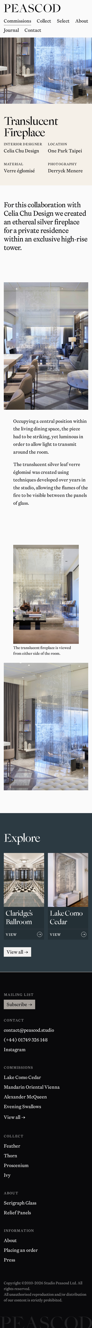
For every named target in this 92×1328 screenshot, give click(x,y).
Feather (12, 1146)
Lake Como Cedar (22, 1077)
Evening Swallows (22, 1106)
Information (19, 1230)
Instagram (14, 1049)
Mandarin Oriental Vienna (32, 1087)
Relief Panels (17, 1212)
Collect (14, 1136)
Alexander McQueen (25, 1096)
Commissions (18, 1067)
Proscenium (16, 1165)
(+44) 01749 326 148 (26, 1039)
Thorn (10, 1155)
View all (19, 951)
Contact (14, 1020)
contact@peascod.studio (29, 1030)
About (10, 1240)
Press (9, 1260)
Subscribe (19, 1004)
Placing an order (21, 1250)
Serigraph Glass (20, 1203)
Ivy (7, 1175)
